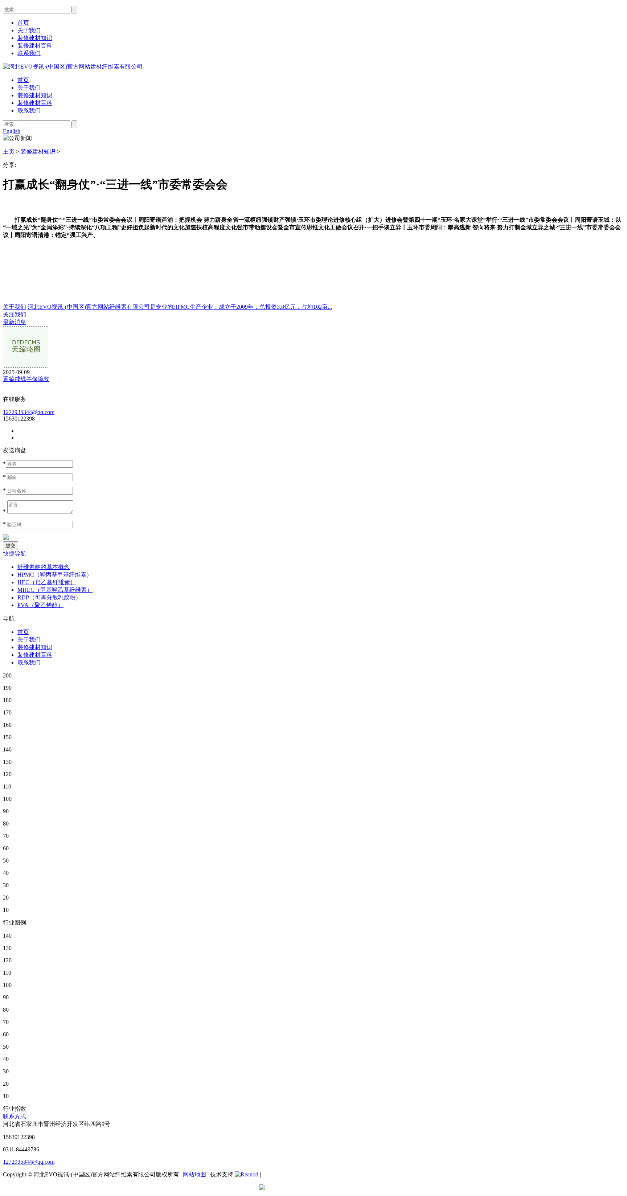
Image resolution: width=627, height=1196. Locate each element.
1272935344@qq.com (28, 412)
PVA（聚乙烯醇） (40, 605)
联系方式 (14, 1116)
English (11, 131)
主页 (9, 151)
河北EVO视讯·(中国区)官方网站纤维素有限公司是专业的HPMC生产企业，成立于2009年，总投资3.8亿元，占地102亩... (180, 307)
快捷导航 (14, 553)
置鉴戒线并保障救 (26, 379)
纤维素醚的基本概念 (43, 567)
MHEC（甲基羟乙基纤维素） (55, 590)
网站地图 (194, 1174)
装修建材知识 (34, 95)
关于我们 (29, 88)
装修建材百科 (34, 103)
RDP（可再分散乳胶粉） (49, 597)
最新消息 (14, 322)
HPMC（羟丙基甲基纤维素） (54, 575)
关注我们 (14, 314)
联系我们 (29, 110)
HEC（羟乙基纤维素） (46, 582)
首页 (23, 80)
